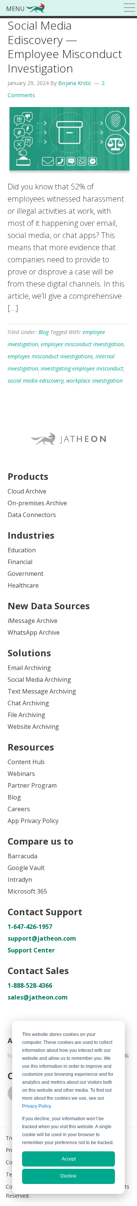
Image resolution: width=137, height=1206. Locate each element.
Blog (43, 332)
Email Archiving (29, 668)
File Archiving (26, 715)
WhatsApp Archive (34, 632)
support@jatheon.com (42, 938)
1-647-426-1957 (30, 926)
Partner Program (32, 785)
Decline (68, 1176)
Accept (69, 1159)
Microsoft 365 (27, 891)
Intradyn (20, 879)
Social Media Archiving (39, 679)
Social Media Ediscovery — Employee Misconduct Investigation (65, 46)
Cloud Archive (27, 491)
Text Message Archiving (42, 691)
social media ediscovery (36, 380)
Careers (19, 809)
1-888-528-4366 (30, 985)
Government (25, 573)
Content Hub (26, 762)
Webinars (21, 773)
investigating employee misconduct (82, 368)
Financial (20, 562)
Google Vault (26, 868)
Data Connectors (32, 515)
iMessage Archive (32, 620)
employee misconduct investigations (50, 356)
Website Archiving (33, 726)
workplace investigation (94, 380)
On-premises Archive (37, 503)
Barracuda (22, 856)
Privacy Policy (36, 1106)
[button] (129, 8)
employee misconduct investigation (82, 344)
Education (22, 550)
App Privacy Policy (33, 821)
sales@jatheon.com (38, 997)
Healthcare (23, 585)
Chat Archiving (28, 703)
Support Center (31, 950)
